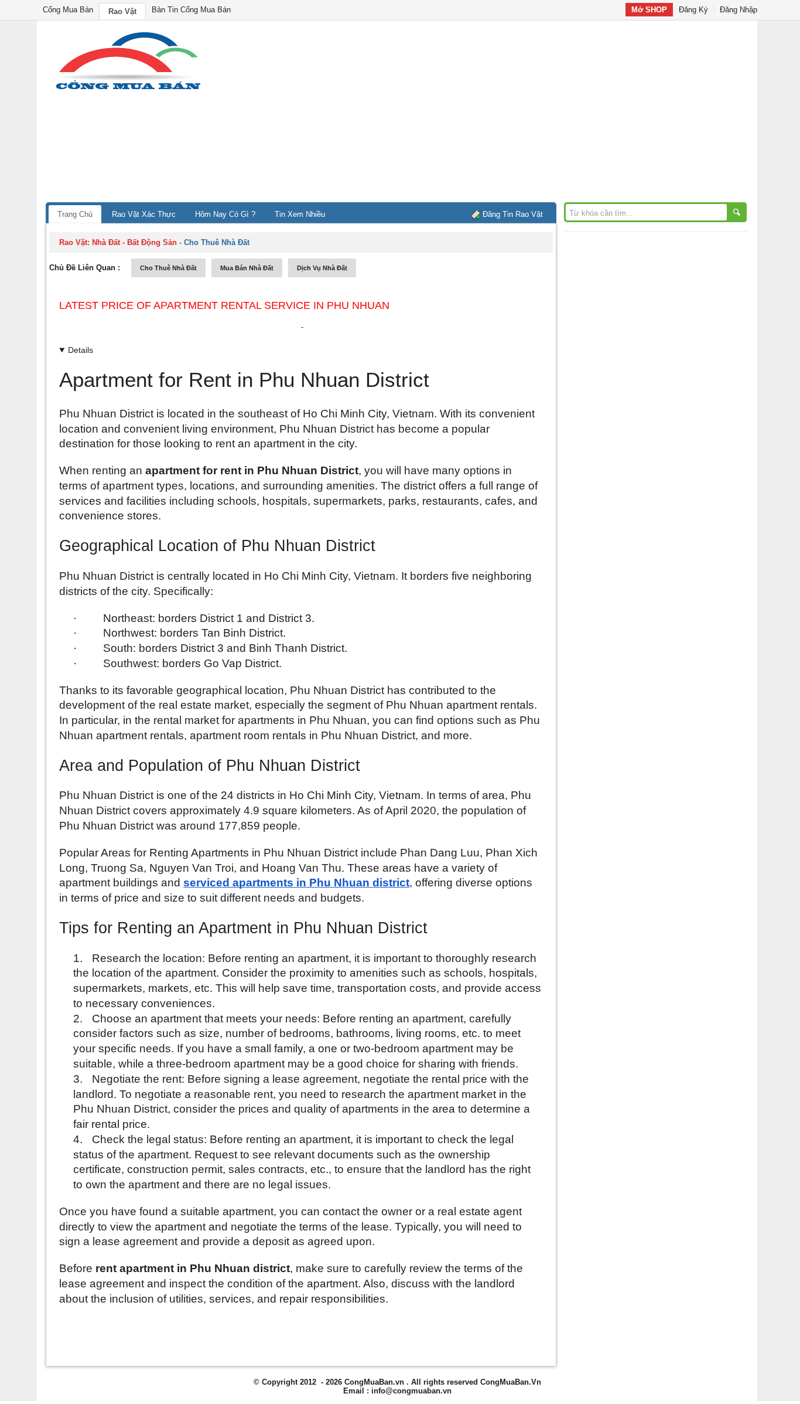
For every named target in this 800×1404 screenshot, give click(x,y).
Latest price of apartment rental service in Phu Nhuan (224, 305)
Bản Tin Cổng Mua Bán (191, 9)
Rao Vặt (122, 11)
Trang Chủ (75, 214)
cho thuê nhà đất (168, 267)
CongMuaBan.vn (374, 1382)
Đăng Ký (693, 9)
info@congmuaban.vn (411, 1390)
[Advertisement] (499, 114)
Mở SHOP (649, 9)
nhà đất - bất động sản (134, 242)
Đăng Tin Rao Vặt (513, 214)
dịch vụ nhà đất (322, 267)
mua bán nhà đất (246, 267)
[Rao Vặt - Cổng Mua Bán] (128, 89)
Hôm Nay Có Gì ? (225, 214)
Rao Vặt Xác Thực (144, 214)
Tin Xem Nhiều (300, 214)
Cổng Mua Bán (68, 9)
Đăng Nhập (738, 9)
